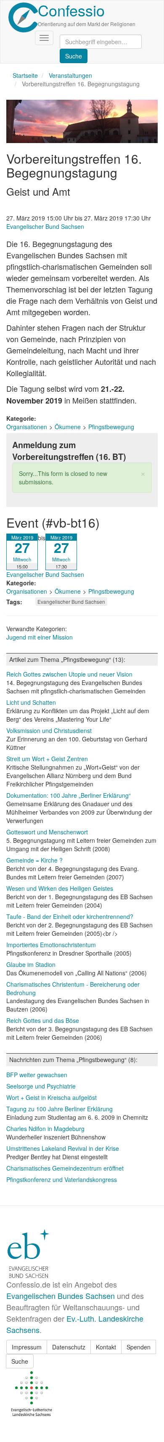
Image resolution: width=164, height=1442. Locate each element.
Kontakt (106, 1347)
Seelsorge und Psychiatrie (41, 1086)
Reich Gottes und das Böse (42, 1020)
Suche (19, 1361)
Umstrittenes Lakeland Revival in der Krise (62, 1148)
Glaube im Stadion (31, 964)
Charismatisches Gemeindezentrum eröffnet (65, 1168)
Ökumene (68, 426)
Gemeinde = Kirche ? (34, 860)
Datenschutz (68, 1347)
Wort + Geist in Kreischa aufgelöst (51, 1097)
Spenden (139, 1347)
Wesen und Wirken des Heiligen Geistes (59, 888)
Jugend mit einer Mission (39, 637)
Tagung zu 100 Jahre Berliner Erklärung (59, 1109)
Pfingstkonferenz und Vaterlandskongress (61, 1179)
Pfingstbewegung (111, 426)
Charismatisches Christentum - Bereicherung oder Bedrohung (73, 988)
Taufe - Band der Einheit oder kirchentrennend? (69, 916)
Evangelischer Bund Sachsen (45, 226)
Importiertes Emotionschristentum (51, 944)
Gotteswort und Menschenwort (47, 832)
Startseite (25, 75)
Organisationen (26, 426)
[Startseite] (23, 17)
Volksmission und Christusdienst (49, 730)
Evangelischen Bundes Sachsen (60, 1295)
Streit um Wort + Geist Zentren (47, 758)
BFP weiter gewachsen (36, 1074)
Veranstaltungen (70, 75)
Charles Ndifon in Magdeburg (45, 1128)
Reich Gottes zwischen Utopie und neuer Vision (69, 674)
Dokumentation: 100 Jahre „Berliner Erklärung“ (68, 795)
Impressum (27, 1347)
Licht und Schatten (31, 702)
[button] (142, 472)
